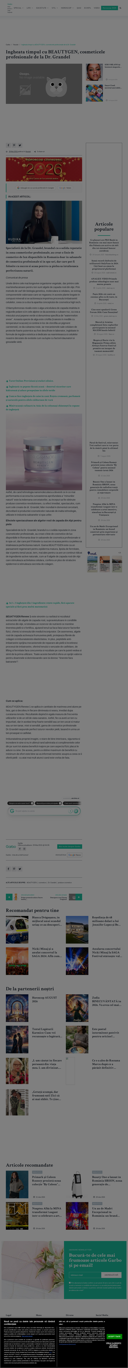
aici (50, 1352)
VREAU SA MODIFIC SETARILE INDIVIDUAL (113, 1345)
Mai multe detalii (27, 1336)
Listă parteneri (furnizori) (67, 1344)
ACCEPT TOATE (114, 1336)
